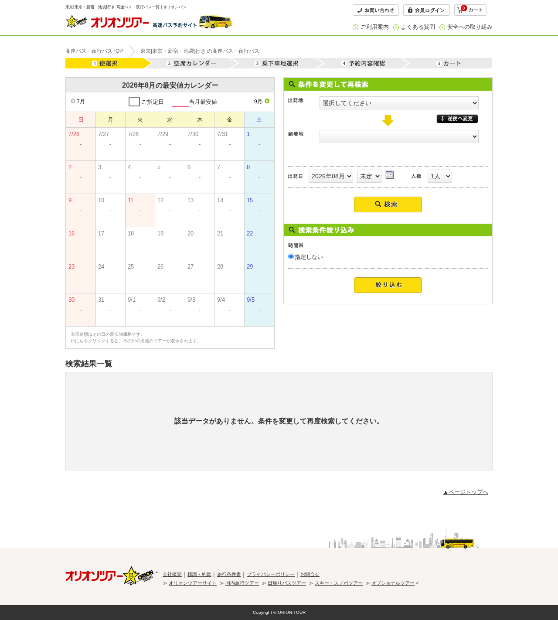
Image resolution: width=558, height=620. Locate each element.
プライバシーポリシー (271, 574)
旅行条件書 (229, 574)
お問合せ (310, 574)
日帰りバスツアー (287, 583)
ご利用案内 (375, 27)
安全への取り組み (470, 27)
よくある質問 (418, 27)
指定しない (309, 257)
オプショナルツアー (393, 583)
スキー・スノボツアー (339, 583)
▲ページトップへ (465, 492)
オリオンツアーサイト (193, 583)
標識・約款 (199, 574)
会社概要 (172, 574)
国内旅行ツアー (242, 583)
